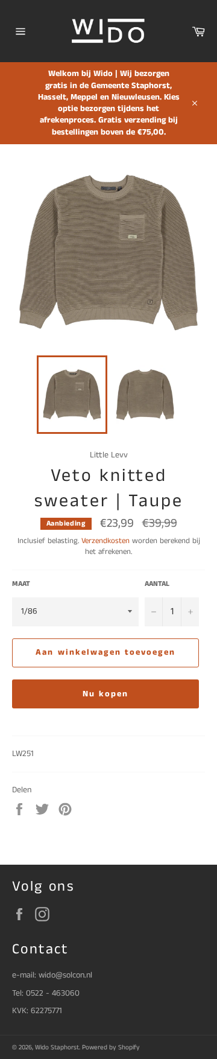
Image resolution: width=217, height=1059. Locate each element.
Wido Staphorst (57, 1047)
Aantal (157, 584)
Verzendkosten (105, 541)
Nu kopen (106, 694)
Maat (21, 584)
